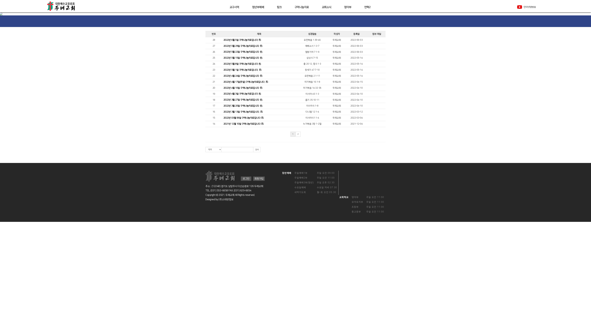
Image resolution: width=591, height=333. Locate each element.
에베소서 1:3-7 (312, 46)
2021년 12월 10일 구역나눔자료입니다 (242, 124)
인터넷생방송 (530, 7)
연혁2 (367, 7)
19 (214, 94)
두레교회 (337, 40)
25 (214, 58)
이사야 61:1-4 (312, 118)
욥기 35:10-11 (312, 100)
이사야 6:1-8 (312, 106)
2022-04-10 (356, 88)
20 (214, 88)
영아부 (347, 7)
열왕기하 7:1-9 (312, 52)
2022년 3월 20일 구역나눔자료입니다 (241, 106)
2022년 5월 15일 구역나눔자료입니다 (241, 58)
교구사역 (234, 7)
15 (214, 118)
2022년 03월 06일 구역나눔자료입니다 (242, 118)
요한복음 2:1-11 (312, 76)
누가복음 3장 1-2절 (312, 124)
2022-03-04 (356, 118)
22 (214, 76)
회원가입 (259, 178)
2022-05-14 (356, 58)
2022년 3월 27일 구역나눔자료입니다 (241, 100)
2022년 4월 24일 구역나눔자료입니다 (241, 76)
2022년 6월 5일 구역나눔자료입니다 (240, 40)
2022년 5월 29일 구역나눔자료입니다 (241, 46)
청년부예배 (258, 7)
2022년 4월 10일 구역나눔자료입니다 (241, 88)
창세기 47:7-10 (312, 70)
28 (214, 40)
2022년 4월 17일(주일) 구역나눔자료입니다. (244, 82)
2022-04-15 (356, 82)
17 (214, 106)
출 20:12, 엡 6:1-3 (312, 64)
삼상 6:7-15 (312, 58)
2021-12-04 (356, 124)
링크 (279, 7)
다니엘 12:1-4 (312, 112)
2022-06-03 (356, 40)
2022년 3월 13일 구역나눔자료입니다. (241, 112)
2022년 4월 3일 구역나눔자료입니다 (240, 93)
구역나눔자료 (302, 7)
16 (214, 112)
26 (214, 52)
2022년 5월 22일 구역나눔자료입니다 (241, 52)
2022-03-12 (356, 112)
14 (214, 124)
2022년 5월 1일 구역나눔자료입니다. (240, 70)
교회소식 (326, 7)
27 (214, 46)
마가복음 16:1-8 (312, 82)
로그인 (246, 178)
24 (214, 64)
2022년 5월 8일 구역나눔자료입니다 (240, 64)
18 (214, 100)
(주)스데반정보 (226, 199)
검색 (256, 150)
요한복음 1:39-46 (312, 40)
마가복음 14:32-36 (312, 88)
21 (214, 82)
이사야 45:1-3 (312, 94)
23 (214, 70)
